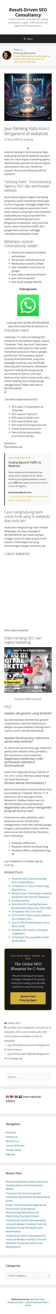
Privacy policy (13, 1149)
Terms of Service (15, 1145)
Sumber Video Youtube (28, 699)
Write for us (12, 1141)
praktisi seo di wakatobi (21, 1027)
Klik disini (9, 775)
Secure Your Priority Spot (28, 998)
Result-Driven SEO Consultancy (28, 12)
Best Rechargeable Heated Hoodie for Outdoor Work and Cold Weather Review (27, 1185)
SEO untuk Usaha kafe (28, 1031)
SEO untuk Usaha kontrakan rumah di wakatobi (25, 1036)
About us (11, 1132)
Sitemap (10, 1154)
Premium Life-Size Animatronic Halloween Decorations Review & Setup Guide (28, 1197)
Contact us (12, 1136)
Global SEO (14, 1023)
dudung (8, 865)
